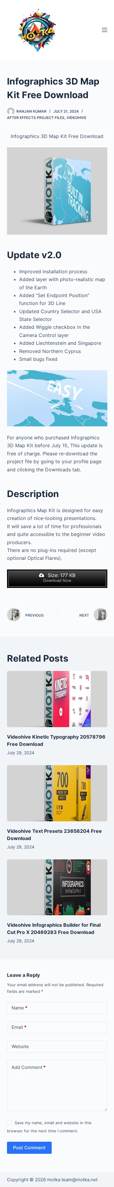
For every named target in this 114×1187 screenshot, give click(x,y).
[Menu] (104, 30)
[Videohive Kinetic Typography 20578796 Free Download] (57, 699)
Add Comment (29, 1067)
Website (20, 1046)
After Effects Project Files (35, 117)
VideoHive (76, 117)
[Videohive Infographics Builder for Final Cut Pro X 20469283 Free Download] (57, 887)
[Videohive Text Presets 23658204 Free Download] (57, 793)
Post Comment (29, 1147)
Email (19, 1027)
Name (19, 1008)
